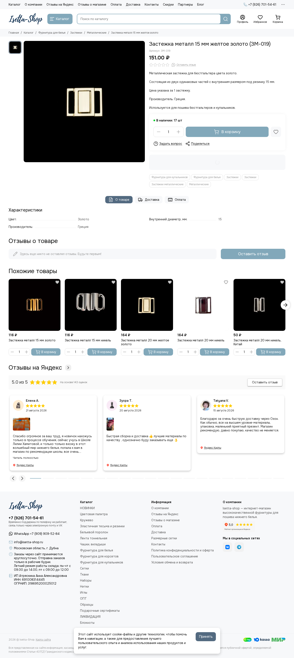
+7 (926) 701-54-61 (262, 4)
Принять (206, 636)
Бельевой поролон (94, 532)
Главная (14, 32)
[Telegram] (239, 547)
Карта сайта (43, 639)
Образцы (86, 605)
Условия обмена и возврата (172, 562)
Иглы (83, 592)
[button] (8, 305)
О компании (33, 4)
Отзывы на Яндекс (60, 4)
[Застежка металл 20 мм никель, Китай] (259, 305)
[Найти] (225, 19)
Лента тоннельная (93, 538)
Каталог (14, 4)
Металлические (96, 32)
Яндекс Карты (25, 465)
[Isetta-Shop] (26, 19)
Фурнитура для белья (51, 32)
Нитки (84, 586)
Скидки (168, 4)
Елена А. (32, 401)
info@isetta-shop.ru (28, 542)
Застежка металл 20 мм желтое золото (145, 342)
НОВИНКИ (87, 508)
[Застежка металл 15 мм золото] (34, 305)
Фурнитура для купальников (170, 177)
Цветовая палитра (94, 514)
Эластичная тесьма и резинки (102, 526)
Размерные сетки (164, 538)
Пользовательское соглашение (174, 556)
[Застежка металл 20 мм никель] (203, 305)
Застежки (76, 32)
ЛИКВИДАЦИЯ (90, 617)
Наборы (85, 580)
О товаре (122, 200)
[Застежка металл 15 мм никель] (91, 305)
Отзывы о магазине (92, 4)
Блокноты (87, 623)
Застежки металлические (167, 184)
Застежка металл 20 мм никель (200, 340)
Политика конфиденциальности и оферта (182, 550)
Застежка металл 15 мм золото (32, 340)
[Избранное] (276, 132)
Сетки (84, 568)
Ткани (84, 574)
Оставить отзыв (253, 254)
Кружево (86, 520)
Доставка (133, 4)
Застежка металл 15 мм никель (88, 340)
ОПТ (83, 598)
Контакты (152, 4)
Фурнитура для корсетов (99, 556)
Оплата (116, 4)
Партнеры (185, 4)
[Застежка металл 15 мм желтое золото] (84, 101)
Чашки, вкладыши (93, 544)
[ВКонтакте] (227, 547)
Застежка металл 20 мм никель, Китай (257, 342)
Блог (200, 4)
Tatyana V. (221, 401)
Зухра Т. (125, 401)
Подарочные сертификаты (100, 611)
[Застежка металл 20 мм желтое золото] (147, 305)
